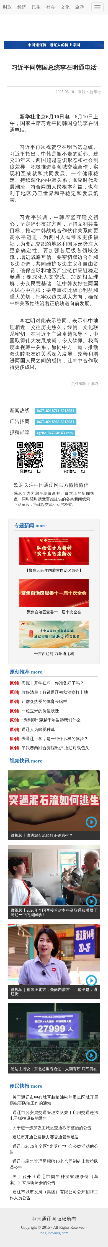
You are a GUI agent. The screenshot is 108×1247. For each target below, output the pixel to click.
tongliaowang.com (54, 1233)
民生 (36, 7)
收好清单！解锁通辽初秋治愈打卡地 (55, 692)
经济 (21, 7)
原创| (14, 683)
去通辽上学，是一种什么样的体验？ (55, 738)
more (41, 525)
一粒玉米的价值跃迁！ (42, 711)
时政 (7, 7)
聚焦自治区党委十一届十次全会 (54, 612)
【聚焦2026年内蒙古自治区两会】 (54, 570)
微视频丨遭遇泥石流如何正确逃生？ (42, 835)
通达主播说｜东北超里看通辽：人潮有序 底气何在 (54, 1069)
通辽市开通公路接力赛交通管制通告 (45, 1137)
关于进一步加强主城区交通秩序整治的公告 (51, 1128)
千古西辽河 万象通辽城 (54, 654)
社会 (50, 7)
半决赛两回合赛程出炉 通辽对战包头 (55, 748)
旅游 (79, 7)
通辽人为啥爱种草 (38, 729)
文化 (65, 7)
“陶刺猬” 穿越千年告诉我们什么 (51, 720)
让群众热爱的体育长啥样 (44, 701)
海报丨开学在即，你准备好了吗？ (53, 683)
